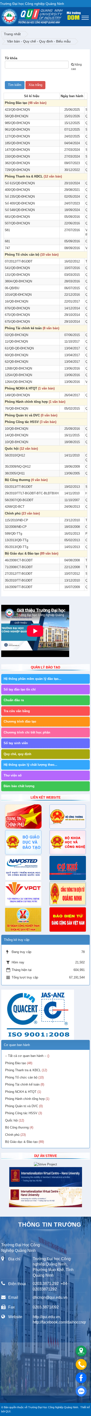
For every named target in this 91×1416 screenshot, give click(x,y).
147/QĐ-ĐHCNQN (17, 150)
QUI (8, 1411)
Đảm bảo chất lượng (19, 786)
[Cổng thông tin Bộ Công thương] (68, 816)
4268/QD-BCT (15, 506)
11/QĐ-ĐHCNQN (16, 341)
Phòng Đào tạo (16, 103)
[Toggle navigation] (85, 18)
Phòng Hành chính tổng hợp (26, 402)
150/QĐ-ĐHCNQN (17, 156)
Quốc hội (12, 448)
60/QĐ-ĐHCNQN (16, 355)
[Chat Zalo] (81, 1391)
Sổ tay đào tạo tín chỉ (20, 689)
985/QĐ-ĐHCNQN (17, 123)
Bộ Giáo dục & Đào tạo (22, 553)
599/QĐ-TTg (13, 533)
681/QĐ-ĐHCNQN (17, 217)
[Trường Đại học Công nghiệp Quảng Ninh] (1, 15)
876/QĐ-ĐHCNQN (17, 308)
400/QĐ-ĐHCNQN (17, 190)
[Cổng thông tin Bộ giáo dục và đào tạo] (23, 842)
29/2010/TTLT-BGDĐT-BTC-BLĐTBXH (31, 493)
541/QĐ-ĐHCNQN (17, 268)
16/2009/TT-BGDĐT (19, 587)
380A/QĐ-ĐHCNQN (18, 281)
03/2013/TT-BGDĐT (19, 487)
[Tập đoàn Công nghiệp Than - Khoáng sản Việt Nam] (23, 919)
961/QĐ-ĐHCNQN (17, 129)
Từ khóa (11, 58)
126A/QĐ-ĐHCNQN (18, 382)
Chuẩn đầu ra (14, 700)
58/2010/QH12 (15, 455)
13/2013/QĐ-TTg (16, 540)
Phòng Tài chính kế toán (23, 328)
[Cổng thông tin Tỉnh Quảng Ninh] (68, 893)
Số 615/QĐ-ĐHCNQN (20, 183)
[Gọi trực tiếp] (81, 1364)
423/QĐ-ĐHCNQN (17, 109)
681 (7, 241)
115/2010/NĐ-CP (16, 520)
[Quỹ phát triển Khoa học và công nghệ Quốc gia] (23, 868)
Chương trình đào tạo (20, 721)
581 (7, 230)
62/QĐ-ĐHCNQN (16, 361)
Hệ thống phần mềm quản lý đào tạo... (32, 679)
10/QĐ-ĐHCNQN (16, 428)
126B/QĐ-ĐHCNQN (18, 368)
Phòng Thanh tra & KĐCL (24, 176)
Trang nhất (12, 34)
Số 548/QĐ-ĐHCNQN (20, 210)
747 (7, 248)
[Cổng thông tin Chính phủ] (23, 816)
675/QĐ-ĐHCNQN (17, 315)
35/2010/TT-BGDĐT (19, 580)
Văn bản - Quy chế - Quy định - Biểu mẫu (39, 41)
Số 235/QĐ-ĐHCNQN (20, 196)
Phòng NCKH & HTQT (21, 388)
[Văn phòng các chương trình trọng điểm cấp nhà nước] (23, 893)
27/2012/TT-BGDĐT (19, 573)
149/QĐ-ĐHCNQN (17, 395)
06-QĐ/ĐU (12, 288)
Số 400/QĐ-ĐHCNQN (20, 203)
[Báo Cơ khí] (68, 868)
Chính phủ (13, 513)
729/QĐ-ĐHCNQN (17, 170)
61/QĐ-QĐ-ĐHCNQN (19, 348)
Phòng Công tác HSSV (22, 422)
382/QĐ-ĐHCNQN (17, 163)
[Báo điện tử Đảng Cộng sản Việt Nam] (68, 919)
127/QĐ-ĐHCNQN (17, 136)
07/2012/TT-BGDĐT (19, 261)
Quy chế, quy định (17, 754)
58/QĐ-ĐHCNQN (16, 116)
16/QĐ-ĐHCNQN (16, 301)
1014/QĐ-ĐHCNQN (18, 294)
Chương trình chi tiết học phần (27, 732)
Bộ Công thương (17, 480)
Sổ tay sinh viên (16, 743)
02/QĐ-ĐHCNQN (16, 335)
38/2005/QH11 (15, 473)
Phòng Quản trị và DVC (22, 415)
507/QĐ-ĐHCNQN (17, 223)
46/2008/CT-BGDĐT (19, 560)
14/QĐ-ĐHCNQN (16, 435)
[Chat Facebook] (81, 1377)
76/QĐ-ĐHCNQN (16, 408)
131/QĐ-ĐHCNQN (17, 275)
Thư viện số (13, 775)
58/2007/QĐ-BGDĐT (19, 500)
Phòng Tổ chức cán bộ (22, 254)
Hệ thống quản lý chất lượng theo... (30, 765)
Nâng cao (76, 67)
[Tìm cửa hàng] (81, 1351)
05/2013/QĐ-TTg (16, 547)
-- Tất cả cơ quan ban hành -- (25, 1056)
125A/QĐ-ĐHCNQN (18, 375)
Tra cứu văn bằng (17, 711)
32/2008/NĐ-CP (16, 527)
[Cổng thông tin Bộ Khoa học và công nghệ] (68, 842)
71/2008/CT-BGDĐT (19, 567)
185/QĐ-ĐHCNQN (17, 143)
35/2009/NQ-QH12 (18, 466)
